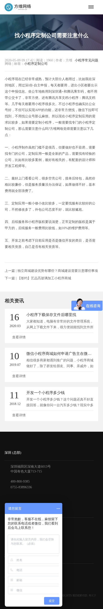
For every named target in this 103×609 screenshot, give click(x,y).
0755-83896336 (21, 487)
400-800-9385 (20, 481)
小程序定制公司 (36, 64)
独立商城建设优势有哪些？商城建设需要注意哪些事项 (57, 271)
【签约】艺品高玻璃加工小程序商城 (44, 278)
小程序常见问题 (86, 60)
